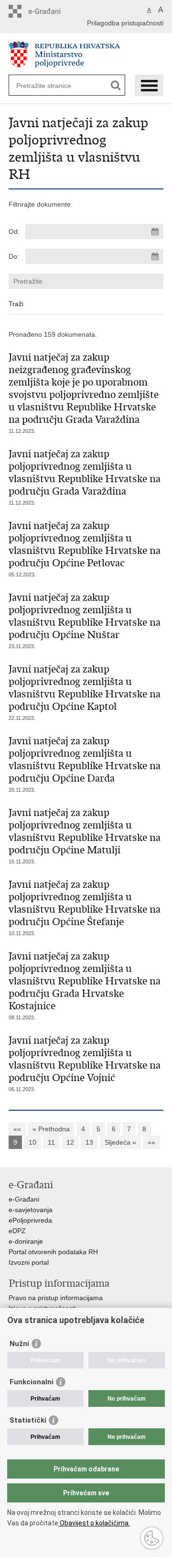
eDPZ (17, 1231)
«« (17, 1129)
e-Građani (24, 1199)
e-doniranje (26, 1241)
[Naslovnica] (86, 54)
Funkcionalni (32, 1382)
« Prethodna (51, 1129)
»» (151, 1142)
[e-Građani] (49, 11)
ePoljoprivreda (30, 1220)
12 (70, 1142)
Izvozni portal (29, 1262)
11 (51, 1142)
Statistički (28, 1420)
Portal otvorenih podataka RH (53, 1252)
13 (89, 1142)
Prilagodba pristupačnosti (125, 23)
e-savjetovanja (31, 1210)
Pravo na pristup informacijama (56, 1298)
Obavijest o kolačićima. (94, 1523)
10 (32, 1142)
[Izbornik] (149, 85)
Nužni (19, 1343)
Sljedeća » (120, 1142)
